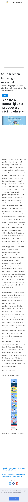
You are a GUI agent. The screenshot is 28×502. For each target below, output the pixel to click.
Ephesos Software (15, 2)
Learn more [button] (5, 495)
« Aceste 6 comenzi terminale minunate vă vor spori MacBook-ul (13, 469)
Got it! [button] (14, 499)
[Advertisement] (14, 21)
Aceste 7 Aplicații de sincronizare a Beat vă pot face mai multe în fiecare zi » (13, 475)
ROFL (5, 95)
